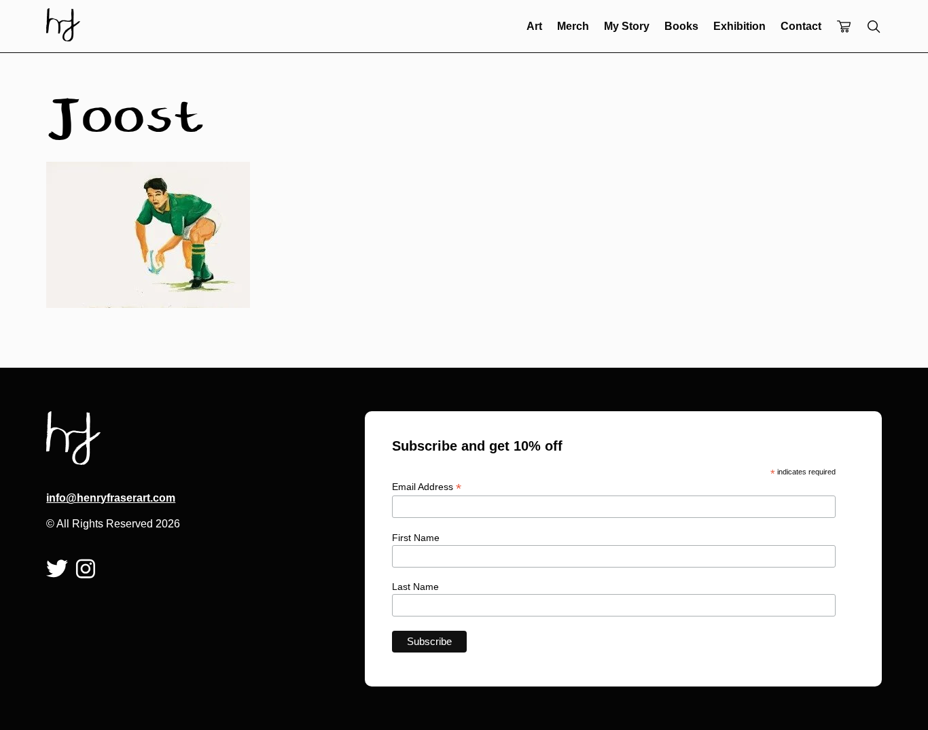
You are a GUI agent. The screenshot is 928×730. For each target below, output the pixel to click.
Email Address (426, 487)
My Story (626, 26)
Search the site (873, 26)
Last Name (415, 586)
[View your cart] (843, 27)
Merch (573, 26)
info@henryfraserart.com (110, 498)
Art (534, 26)
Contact (801, 26)
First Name (416, 537)
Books (681, 26)
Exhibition (739, 26)
